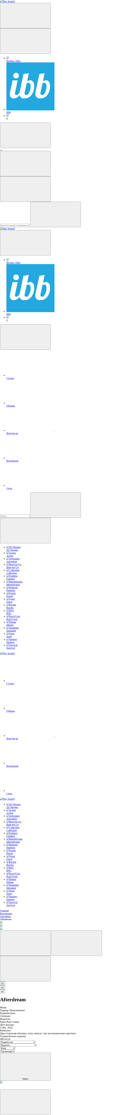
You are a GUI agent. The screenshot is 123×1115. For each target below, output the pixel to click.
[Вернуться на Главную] (7, 228)
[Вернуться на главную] (7, 1)
